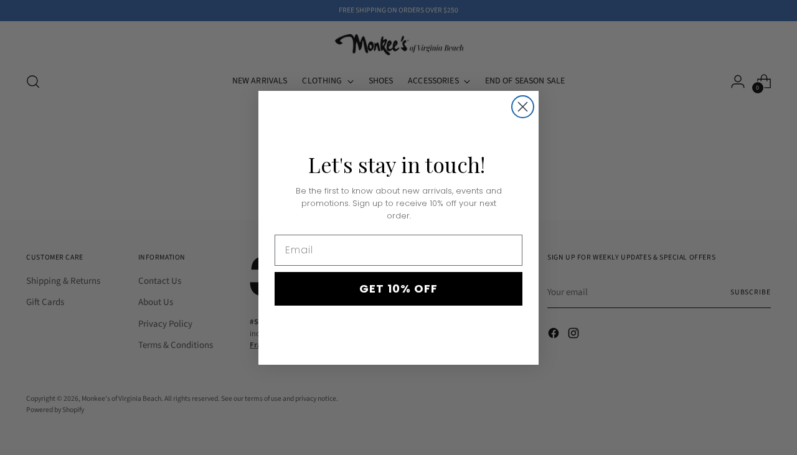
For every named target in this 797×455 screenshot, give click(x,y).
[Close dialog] (523, 107)
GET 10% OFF (398, 288)
